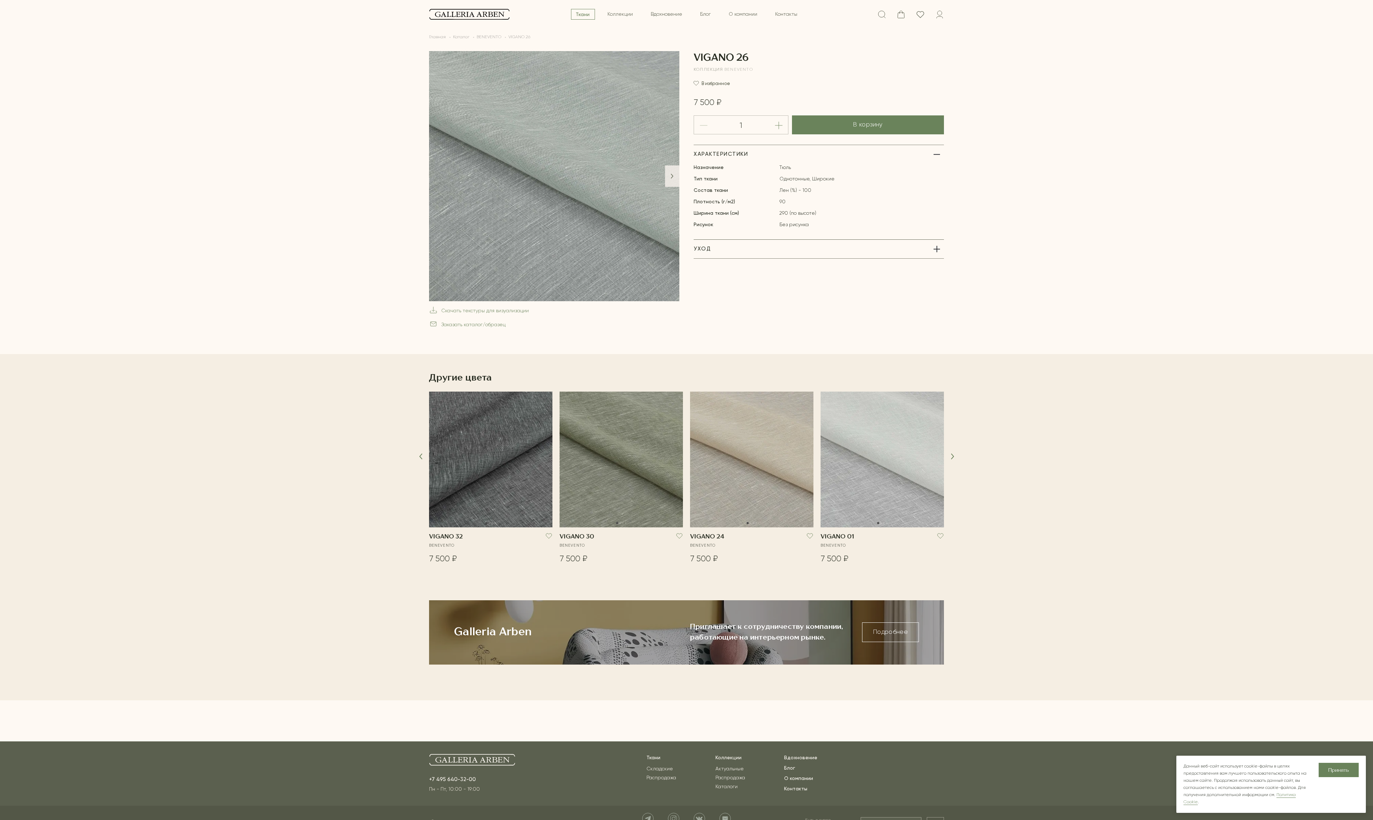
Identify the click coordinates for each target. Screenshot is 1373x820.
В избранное (716, 83)
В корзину (867, 125)
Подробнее (890, 632)
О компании (743, 14)
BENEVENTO (738, 70)
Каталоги (726, 786)
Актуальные (729, 768)
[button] (672, 176)
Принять (1338, 770)
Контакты (786, 14)
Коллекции (620, 14)
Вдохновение (666, 14)
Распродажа (661, 777)
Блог (705, 14)
